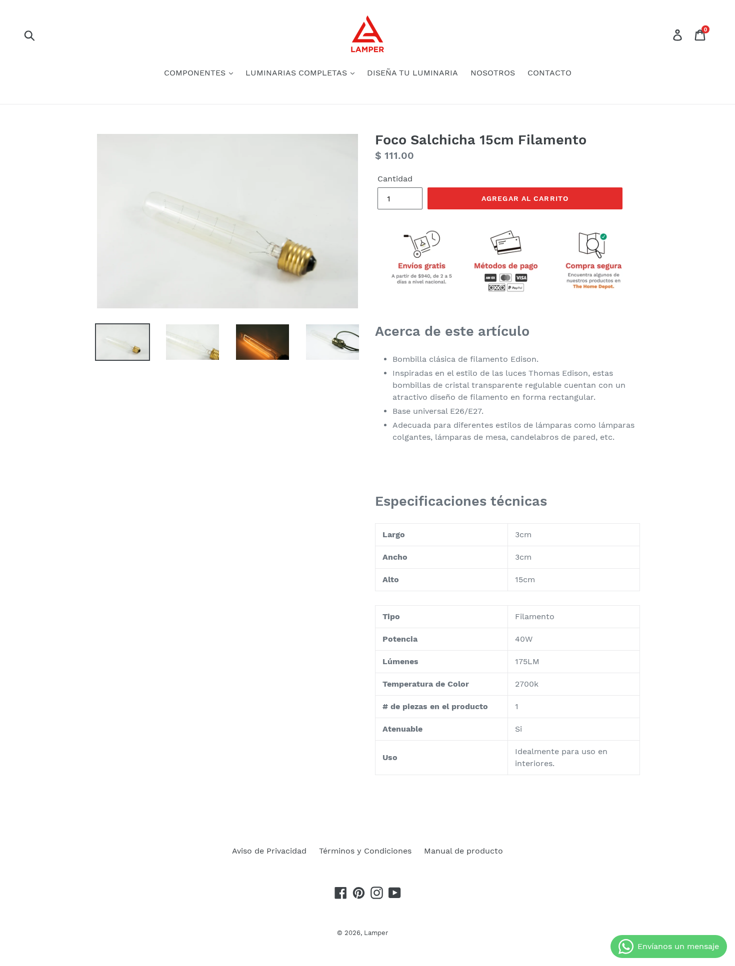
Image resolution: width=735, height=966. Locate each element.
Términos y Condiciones (365, 851)
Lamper (376, 933)
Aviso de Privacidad (269, 851)
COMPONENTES (196, 72)
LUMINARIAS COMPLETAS (298, 72)
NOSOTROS (492, 72)
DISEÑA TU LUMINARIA (412, 72)
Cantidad (395, 178)
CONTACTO (550, 72)
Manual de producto (463, 851)
